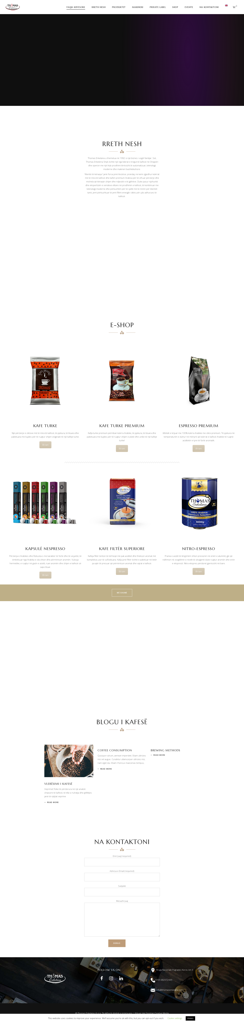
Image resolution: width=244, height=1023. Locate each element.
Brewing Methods (165, 750)
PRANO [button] (190, 1018)
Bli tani (45, 444)
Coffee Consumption (115, 750)
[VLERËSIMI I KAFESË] (68, 761)
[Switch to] (226, 7)
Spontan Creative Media (157, 1013)
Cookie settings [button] (174, 1018)
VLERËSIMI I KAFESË (58, 784)
